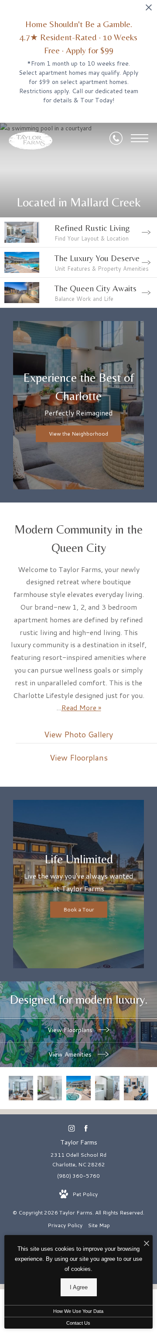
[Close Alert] (148, 10)
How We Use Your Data (78, 1311)
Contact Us (78, 1323)
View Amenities (70, 1054)
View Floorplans (71, 1030)
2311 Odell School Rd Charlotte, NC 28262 (78, 1159)
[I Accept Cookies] (146, 1244)
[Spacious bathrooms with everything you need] (50, 1088)
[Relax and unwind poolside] (78, 1088)
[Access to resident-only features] (136, 1088)
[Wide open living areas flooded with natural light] (21, 1088)
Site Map (99, 1225)
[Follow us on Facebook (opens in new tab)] (85, 1128)
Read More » (81, 707)
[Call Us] (116, 138)
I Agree (79, 1287)
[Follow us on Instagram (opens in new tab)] (71, 1128)
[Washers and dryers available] (107, 1088)
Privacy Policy (65, 1225)
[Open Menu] (139, 138)
